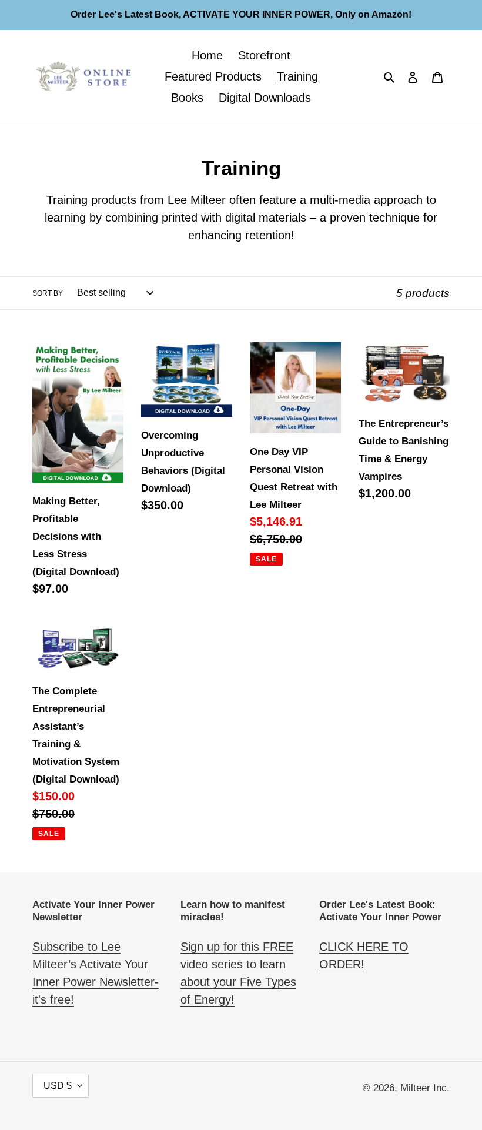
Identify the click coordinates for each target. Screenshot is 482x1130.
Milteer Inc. (425, 1088)
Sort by (47, 293)
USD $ (57, 1086)
